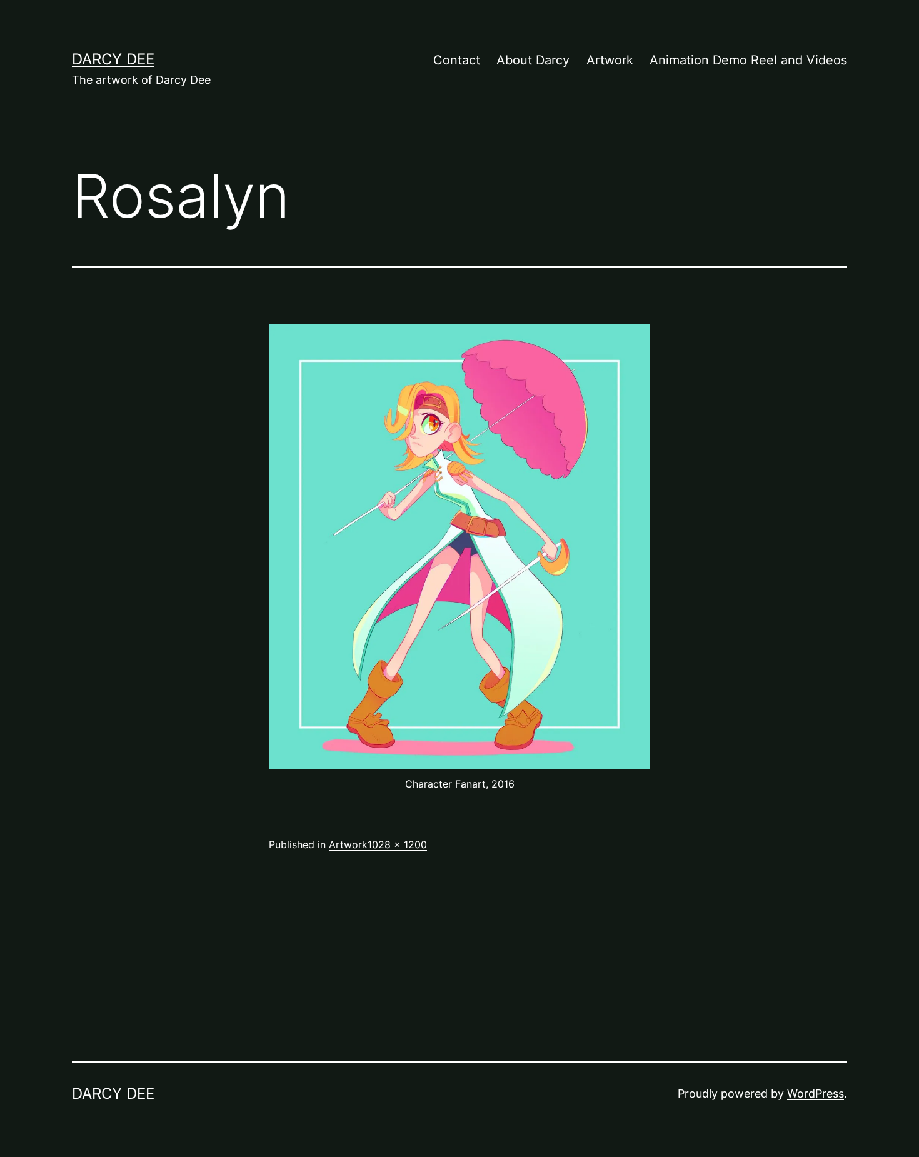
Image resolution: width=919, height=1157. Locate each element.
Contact (456, 60)
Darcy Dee (113, 59)
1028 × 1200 (397, 844)
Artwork (609, 60)
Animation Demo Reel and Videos (748, 60)
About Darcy (533, 60)
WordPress (815, 1093)
